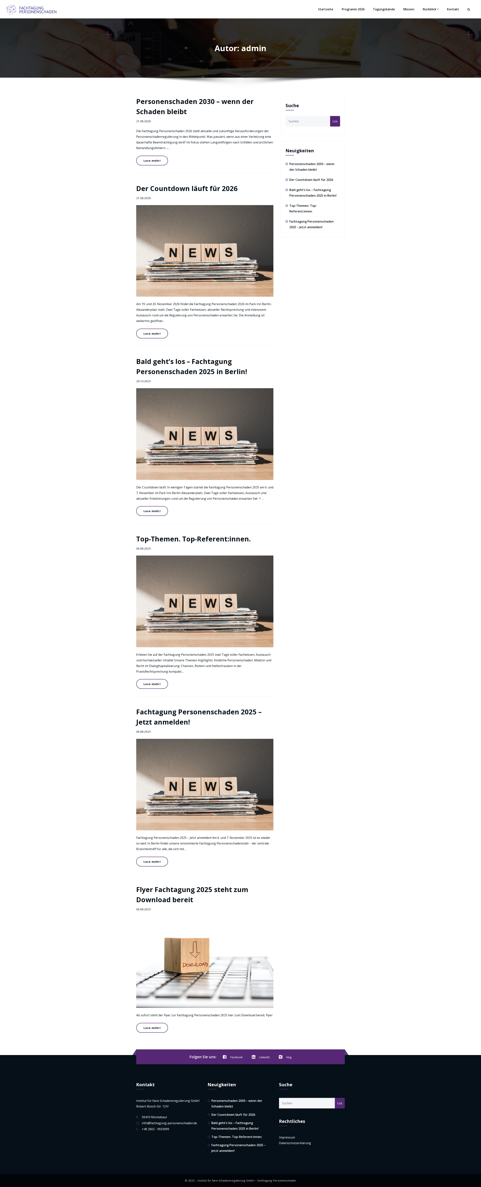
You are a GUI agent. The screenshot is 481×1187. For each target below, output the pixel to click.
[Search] (468, 12)
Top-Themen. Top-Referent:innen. (193, 538)
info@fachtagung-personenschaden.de (169, 1123)
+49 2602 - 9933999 (155, 1129)
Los (335, 121)
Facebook (236, 1057)
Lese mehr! (152, 160)
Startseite (325, 9)
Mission (408, 9)
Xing (289, 1057)
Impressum (287, 1137)
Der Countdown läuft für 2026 (187, 188)
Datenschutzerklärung (295, 1143)
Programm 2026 (353, 9)
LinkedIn (264, 1057)
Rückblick (429, 9)
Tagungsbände (384, 9)
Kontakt (453, 9)
